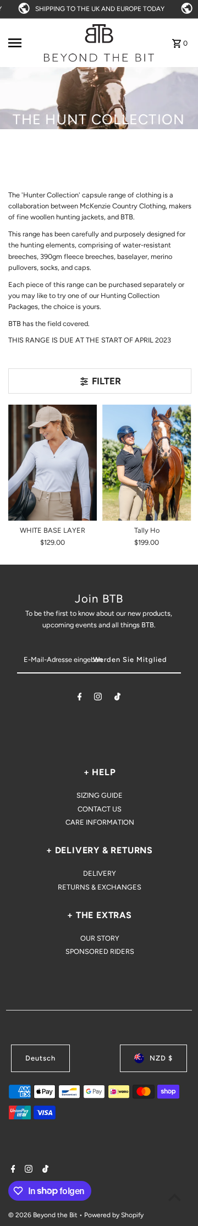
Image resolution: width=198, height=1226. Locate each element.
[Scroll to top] (174, 1197)
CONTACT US (100, 809)
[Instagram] (98, 698)
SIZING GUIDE (99, 795)
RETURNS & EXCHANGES (99, 887)
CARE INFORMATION (99, 822)
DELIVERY (99, 873)
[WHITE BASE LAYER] (52, 463)
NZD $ (161, 1058)
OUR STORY (99, 938)
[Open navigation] (22, 43)
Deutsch (40, 1058)
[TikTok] (117, 698)
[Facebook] (80, 698)
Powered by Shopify (114, 1215)
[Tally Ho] (146, 463)
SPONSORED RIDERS (99, 951)
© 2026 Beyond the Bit (43, 1215)
